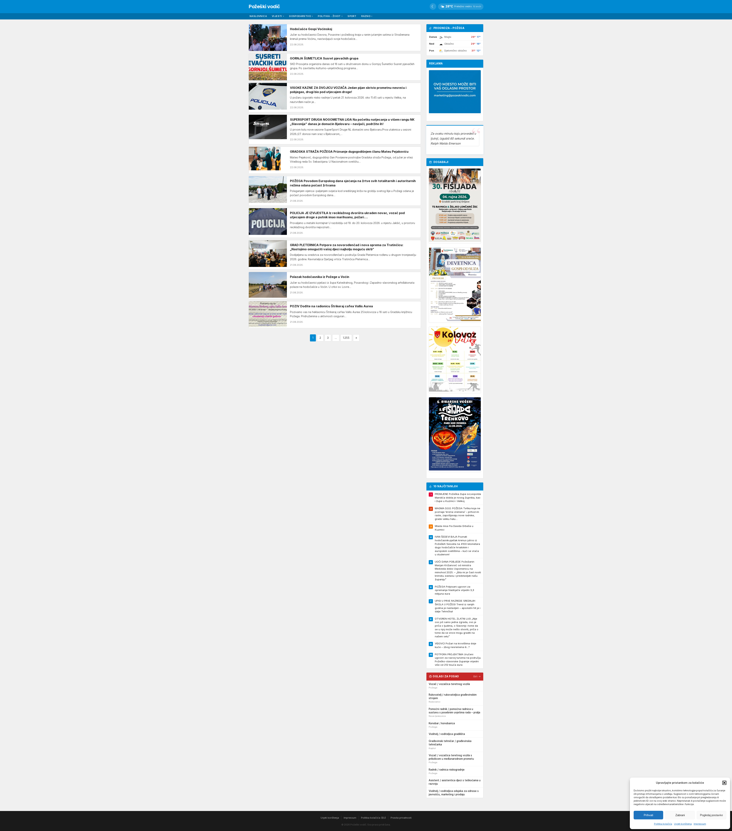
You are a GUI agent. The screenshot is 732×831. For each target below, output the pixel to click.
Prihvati (648, 815)
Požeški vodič (264, 6)
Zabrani (680, 815)
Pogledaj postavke (711, 815)
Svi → (477, 676)
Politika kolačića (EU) (373, 817)
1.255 (346, 337)
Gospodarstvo (301, 16)
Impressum (700, 823)
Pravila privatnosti (401, 817)
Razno (366, 16)
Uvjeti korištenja (683, 823)
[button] (724, 783)
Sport (352, 16)
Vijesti (278, 16)
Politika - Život (330, 16)
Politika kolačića (663, 823)
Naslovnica (258, 16)
